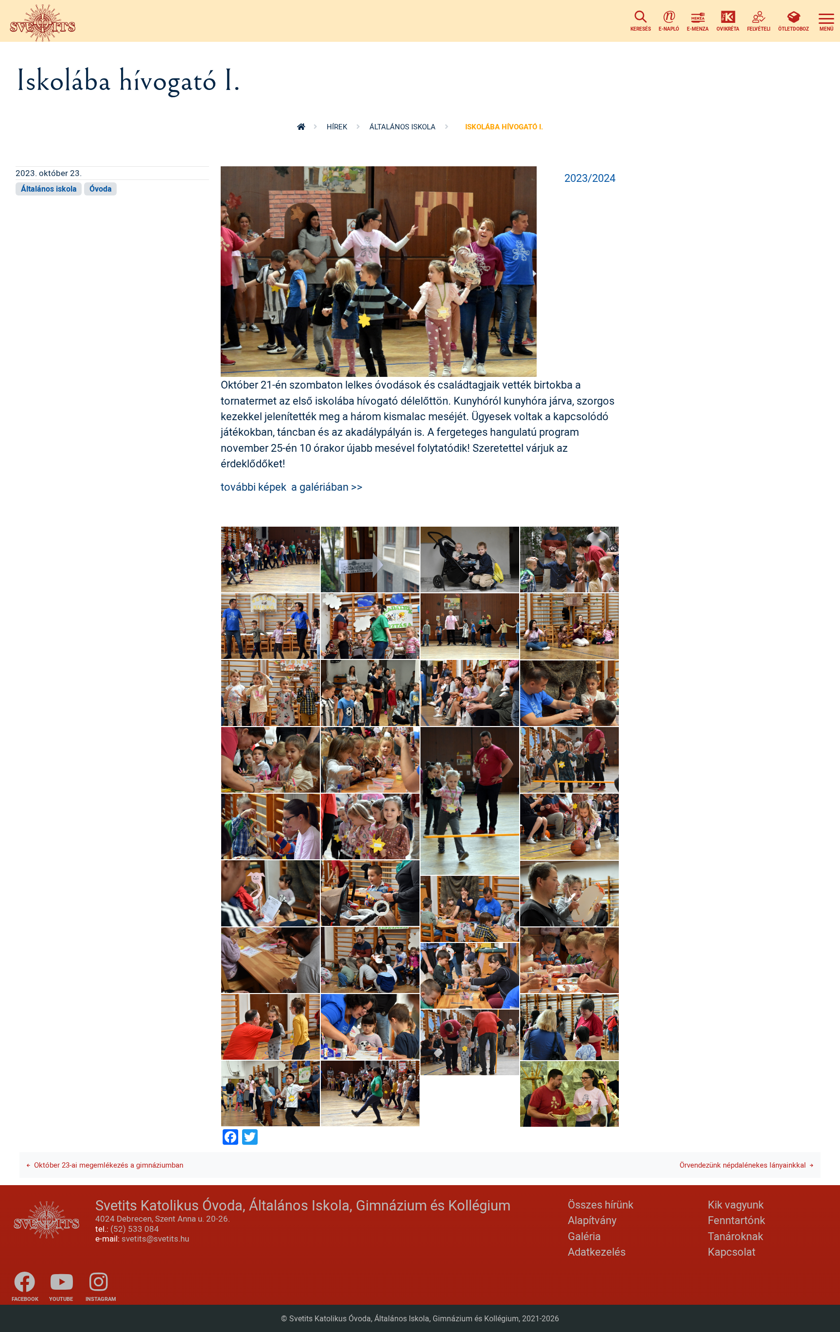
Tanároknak (735, 1236)
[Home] (45, 21)
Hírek (337, 126)
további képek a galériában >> (292, 487)
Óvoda (100, 188)
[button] (379, 271)
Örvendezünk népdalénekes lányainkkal (743, 1165)
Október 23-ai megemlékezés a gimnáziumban (108, 1165)
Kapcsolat (731, 1251)
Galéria (584, 1236)
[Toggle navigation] (826, 21)
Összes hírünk (600, 1204)
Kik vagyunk (736, 1204)
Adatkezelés (597, 1251)
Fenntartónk (736, 1220)
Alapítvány (592, 1220)
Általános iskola (402, 126)
